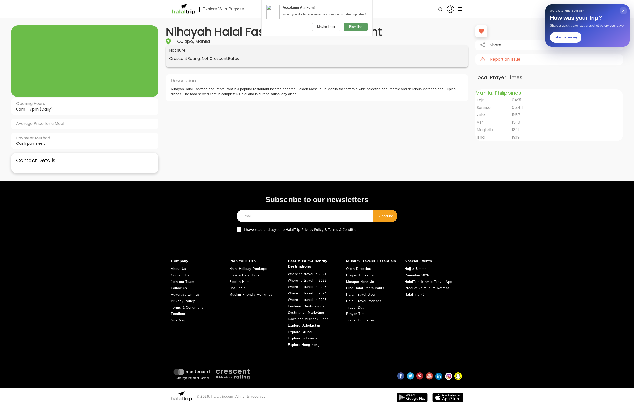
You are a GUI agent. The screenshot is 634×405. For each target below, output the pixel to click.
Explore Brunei (300, 332)
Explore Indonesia (303, 338)
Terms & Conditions (344, 229)
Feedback (179, 314)
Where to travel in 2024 (307, 293)
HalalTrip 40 (415, 294)
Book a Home (240, 282)
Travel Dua (355, 307)
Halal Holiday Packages (249, 269)
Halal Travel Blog (360, 294)
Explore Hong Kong (304, 345)
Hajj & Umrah (416, 269)
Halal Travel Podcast (363, 301)
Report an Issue (505, 59)
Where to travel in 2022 (307, 280)
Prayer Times (357, 314)
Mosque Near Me (360, 282)
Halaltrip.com (222, 396)
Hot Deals (237, 288)
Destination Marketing (306, 312)
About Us (178, 269)
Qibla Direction (358, 269)
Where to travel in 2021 (307, 274)
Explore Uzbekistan (304, 325)
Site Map (178, 320)
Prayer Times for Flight (365, 275)
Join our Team (182, 282)
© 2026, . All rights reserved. (232, 396)
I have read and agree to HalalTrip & (302, 229)
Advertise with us (185, 294)
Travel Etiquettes (360, 320)
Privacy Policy (312, 229)
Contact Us (180, 275)
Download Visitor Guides (308, 319)
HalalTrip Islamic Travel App (428, 282)
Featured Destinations (306, 306)
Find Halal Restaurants (365, 288)
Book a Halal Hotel (245, 275)
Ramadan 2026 (417, 275)
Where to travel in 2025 (307, 300)
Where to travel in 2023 (307, 287)
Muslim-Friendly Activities (251, 294)
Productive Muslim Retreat (427, 288)
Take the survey (566, 37)
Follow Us (179, 288)
